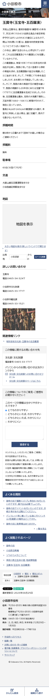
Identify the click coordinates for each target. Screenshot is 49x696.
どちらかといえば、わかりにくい (24, 418)
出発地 (5, 257)
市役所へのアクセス (12, 637)
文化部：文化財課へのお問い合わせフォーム (26, 375)
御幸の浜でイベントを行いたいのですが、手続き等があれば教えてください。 (26, 510)
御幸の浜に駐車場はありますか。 (21, 524)
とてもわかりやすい (18, 410)
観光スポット (37, 574)
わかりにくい (14, 421)
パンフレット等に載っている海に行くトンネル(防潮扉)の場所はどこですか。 (25, 517)
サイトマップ (9, 655)
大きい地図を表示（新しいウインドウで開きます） (25, 248)
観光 (26, 574)
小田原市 (12, 4)
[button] (45, 4)
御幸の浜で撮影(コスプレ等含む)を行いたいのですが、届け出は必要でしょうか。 (25, 502)
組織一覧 (8, 641)
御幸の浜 (10, 546)
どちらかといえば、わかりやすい (24, 414)
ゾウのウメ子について (16, 555)
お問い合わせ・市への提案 (15, 645)
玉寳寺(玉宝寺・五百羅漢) (18, 565)
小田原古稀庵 (12, 550)
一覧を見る (41, 529)
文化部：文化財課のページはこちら (25, 381)
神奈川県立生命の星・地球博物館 (21, 560)
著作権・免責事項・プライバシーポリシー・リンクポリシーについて (25, 649)
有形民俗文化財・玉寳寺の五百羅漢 (22, 341)
